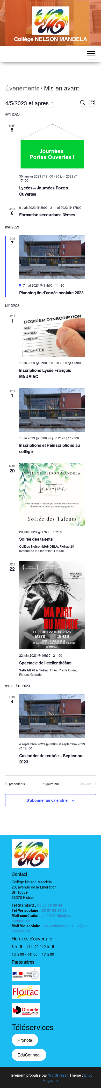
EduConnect (29, 1055)
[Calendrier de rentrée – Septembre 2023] (52, 716)
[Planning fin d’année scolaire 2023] (52, 257)
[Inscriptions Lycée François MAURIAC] (52, 335)
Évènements (22, 87)
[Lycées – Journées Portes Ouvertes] (52, 146)
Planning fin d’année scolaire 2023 (51, 293)
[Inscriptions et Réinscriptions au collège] (52, 410)
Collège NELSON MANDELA (50, 39)
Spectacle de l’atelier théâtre (45, 663)
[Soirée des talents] (52, 494)
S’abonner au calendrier (48, 800)
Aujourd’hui (50, 784)
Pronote (25, 1040)
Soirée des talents (36, 539)
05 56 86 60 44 (49, 905)
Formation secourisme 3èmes (47, 215)
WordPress (57, 1075)
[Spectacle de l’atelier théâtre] (52, 605)
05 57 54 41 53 (54, 910)
